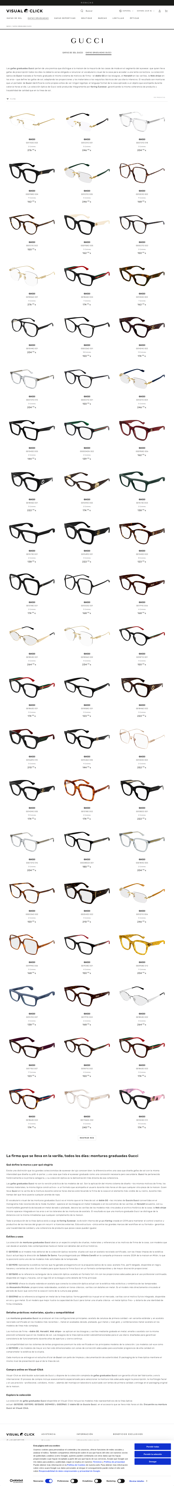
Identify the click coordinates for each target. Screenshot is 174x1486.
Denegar (153, 1462)
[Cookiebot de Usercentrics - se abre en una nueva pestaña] (16, 1481)
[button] (88, 11)
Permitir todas (152, 1447)
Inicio (8, 26)
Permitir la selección (153, 1454)
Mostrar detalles (136, 1481)
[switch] (74, 1481)
